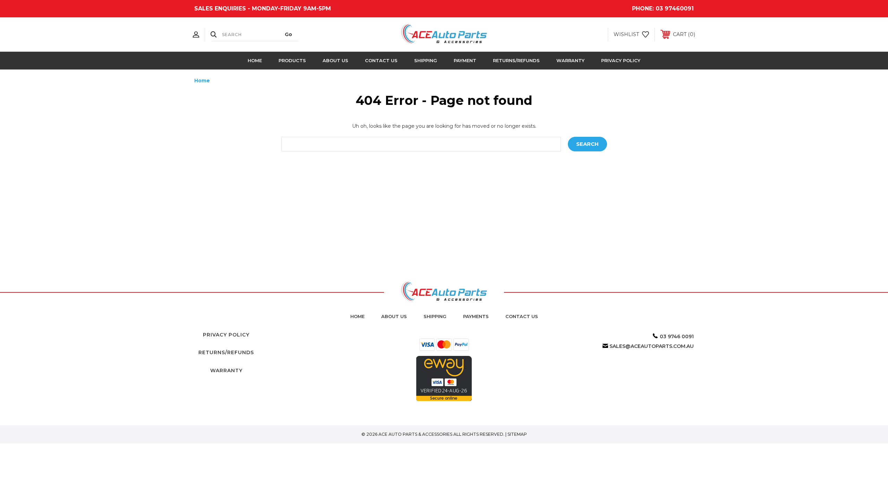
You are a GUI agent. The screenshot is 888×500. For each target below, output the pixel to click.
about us (394, 316)
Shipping (425, 60)
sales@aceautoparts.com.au (651, 346)
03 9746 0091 (677, 336)
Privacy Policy (620, 60)
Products (292, 60)
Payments (476, 316)
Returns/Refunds (516, 60)
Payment (465, 60)
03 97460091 (675, 8)
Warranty (570, 60)
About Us (335, 60)
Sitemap (517, 434)
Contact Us (381, 60)
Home (255, 60)
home (357, 316)
